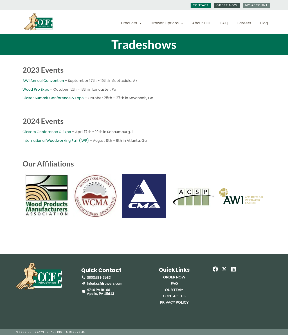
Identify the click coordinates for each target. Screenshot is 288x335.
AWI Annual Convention (43, 80)
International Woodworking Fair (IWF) (55, 140)
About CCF (201, 23)
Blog (264, 23)
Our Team (174, 289)
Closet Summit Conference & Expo (53, 98)
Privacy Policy (174, 302)
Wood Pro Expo (35, 89)
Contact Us (174, 296)
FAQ (224, 23)
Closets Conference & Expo (46, 131)
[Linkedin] (233, 269)
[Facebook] (215, 269)
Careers (244, 23)
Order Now (174, 277)
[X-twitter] (224, 269)
